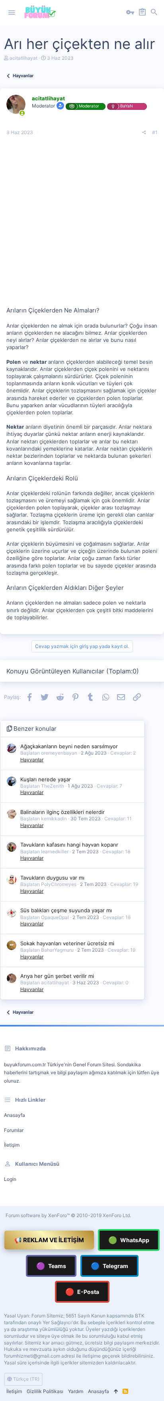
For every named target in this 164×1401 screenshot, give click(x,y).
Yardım (75, 1391)
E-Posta (82, 1292)
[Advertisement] (82, 224)
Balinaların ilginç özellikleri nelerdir (62, 812)
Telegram (109, 1266)
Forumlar (13, 1130)
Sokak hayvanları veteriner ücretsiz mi (67, 943)
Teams (51, 1266)
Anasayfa (14, 1115)
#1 (155, 132)
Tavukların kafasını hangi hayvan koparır (69, 844)
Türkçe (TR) (25, 1379)
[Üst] (115, 1391)
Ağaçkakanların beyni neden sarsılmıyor (69, 746)
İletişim (12, 1145)
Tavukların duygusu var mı (52, 877)
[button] (11, 12)
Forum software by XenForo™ (68, 1215)
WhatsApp (128, 1240)
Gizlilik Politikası (45, 1391)
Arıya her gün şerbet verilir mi (57, 976)
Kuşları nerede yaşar (45, 779)
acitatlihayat (23, 58)
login (10, 1179)
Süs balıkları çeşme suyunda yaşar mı (66, 910)
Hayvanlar (31, 760)
